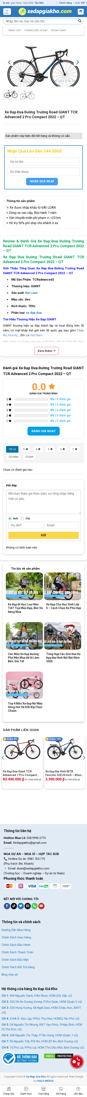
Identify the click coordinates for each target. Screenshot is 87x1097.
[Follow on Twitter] (21, 906)
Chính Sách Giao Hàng (16, 937)
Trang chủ (14, 30)
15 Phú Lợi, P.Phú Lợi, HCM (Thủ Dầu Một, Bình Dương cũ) (43, 1047)
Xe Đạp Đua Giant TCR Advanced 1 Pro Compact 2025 (20, 773)
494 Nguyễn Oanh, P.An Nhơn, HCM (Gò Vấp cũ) (37, 996)
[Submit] (80, 21)
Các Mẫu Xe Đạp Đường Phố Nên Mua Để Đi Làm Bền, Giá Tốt (23, 657)
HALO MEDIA (45, 1080)
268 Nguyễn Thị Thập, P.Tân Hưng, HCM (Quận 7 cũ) (40, 1035)
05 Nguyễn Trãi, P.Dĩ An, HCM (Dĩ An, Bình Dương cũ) (40, 1041)
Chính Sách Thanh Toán (17, 952)
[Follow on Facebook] (7, 906)
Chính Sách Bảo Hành (16, 945)
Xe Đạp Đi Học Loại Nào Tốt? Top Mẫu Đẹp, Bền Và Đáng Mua (25, 608)
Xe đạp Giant (58, 30)
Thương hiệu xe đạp (36, 30)
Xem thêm (45, 351)
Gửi (43, 535)
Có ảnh (29, 456)
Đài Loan (31, 293)
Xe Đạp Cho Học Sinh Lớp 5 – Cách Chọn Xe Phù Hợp (63, 606)
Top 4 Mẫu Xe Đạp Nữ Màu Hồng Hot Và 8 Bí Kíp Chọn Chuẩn (25, 707)
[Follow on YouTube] (41, 906)
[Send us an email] (27, 906)
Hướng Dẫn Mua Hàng (16, 930)
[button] (7, 11)
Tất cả (12, 449)
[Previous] (9, 62)
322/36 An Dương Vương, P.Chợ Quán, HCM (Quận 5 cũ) (42, 1002)
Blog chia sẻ (10, 974)
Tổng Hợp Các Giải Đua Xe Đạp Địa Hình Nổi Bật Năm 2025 (63, 657)
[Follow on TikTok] (14, 906)
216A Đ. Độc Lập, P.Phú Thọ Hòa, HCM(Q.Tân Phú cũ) (40, 1018)
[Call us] (34, 906)
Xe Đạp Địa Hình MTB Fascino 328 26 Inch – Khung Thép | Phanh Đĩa (64, 773)
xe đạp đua (34, 313)
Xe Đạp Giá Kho (36, 1076)
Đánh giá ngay (44, 431)
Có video (13, 456)
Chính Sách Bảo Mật (15, 960)
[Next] (77, 62)
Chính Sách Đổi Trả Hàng (18, 967)
